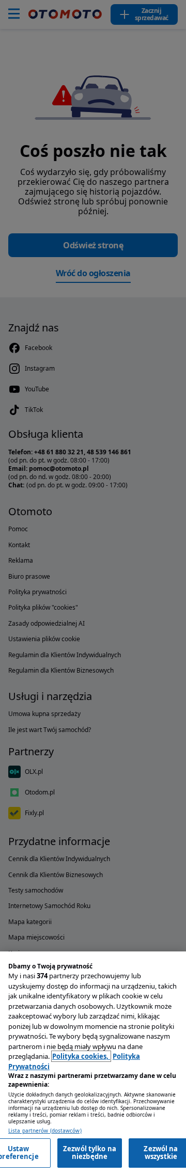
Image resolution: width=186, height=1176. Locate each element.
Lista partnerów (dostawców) (45, 1130)
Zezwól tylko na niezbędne (89, 1153)
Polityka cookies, (81, 1056)
